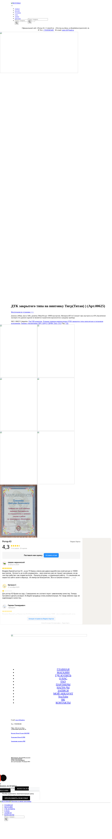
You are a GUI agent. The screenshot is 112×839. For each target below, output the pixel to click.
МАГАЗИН (17, 10)
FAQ (63, 681)
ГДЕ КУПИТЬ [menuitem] (9, 809)
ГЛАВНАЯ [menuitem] (8, 805)
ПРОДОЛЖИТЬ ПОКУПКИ (16, 798)
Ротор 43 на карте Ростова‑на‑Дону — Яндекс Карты (55, 623)
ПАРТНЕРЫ (63, 684)
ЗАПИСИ (17, 16)
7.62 (66, 323)
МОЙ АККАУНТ (63, 693)
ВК (63, 699)
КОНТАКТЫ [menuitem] (9, 815)
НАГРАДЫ (63, 687)
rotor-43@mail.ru (68, 30)
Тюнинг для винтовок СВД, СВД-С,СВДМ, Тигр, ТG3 (41, 323)
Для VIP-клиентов (35, 321)
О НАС (16, 14)
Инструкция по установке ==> (22, 312)
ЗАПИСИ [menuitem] (8, 813)
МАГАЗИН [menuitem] (8, 807)
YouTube (63, 696)
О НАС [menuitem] (7, 811)
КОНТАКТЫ (18, 18)
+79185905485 (48, 30)
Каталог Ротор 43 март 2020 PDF (20, 733)
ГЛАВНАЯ (17, 9)
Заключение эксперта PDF (18, 741)
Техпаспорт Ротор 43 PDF (18, 737)
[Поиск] (17, 23)
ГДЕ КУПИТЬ (18, 12)
